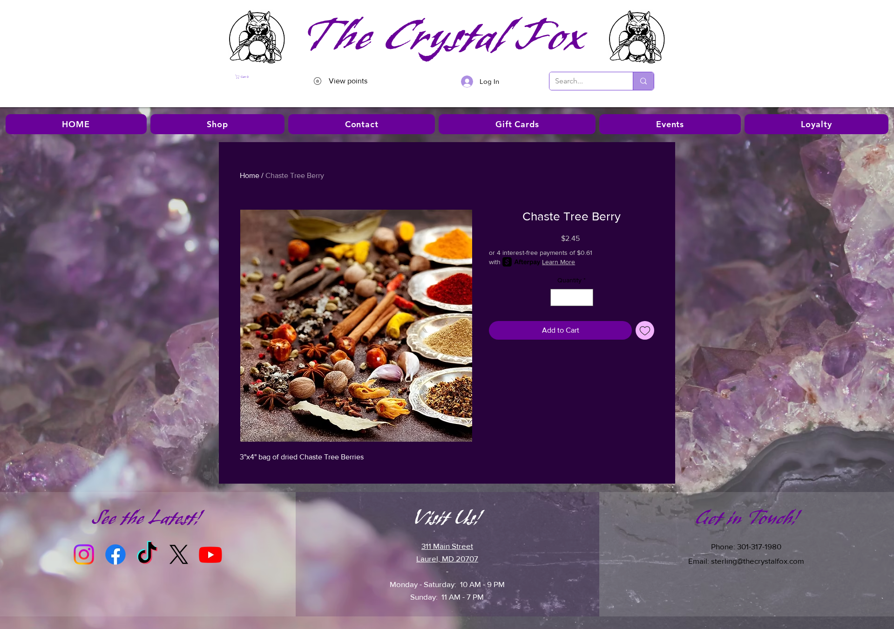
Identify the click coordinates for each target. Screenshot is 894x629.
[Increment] (586, 297)
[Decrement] (557, 297)
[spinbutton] (571, 297)
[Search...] (643, 81)
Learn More (558, 262)
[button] (260, 77)
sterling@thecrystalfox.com (757, 560)
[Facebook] (115, 554)
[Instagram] (83, 554)
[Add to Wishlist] (645, 330)
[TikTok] (147, 554)
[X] (178, 554)
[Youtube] (210, 554)
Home (249, 175)
